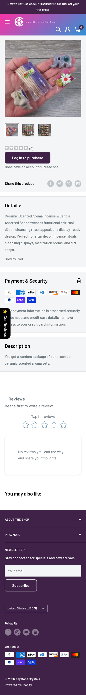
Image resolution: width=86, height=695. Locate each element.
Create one (50, 167)
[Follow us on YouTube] (26, 632)
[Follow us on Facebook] (8, 632)
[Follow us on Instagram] (17, 632)
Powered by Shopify (18, 685)
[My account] (67, 29)
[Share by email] (78, 183)
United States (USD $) (22, 608)
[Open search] (58, 29)
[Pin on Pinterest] (59, 183)
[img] (16, 148)
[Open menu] (7, 22)
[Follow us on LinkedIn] (35, 632)
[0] (77, 29)
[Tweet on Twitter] (68, 183)
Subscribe (20, 585)
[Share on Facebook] (50, 183)
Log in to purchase (27, 157)
